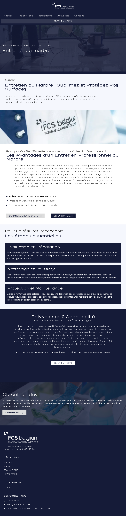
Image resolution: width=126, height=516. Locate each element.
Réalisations (45, 16)
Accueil (8, 16)
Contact (79, 16)
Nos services (25, 16)
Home (6, 45)
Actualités (63, 16)
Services (18, 45)
